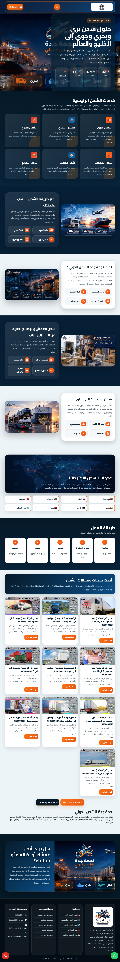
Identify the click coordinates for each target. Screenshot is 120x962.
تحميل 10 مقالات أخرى (71, 802)
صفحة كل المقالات (46, 802)
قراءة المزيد (107, 640)
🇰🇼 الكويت (52, 499)
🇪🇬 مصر (53, 508)
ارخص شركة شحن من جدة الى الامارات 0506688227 (23, 619)
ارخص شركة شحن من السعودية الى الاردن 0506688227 (102, 671)
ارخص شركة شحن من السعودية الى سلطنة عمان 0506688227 (99, 721)
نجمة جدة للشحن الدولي (94, 811)
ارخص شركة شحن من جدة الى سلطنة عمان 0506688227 (23, 719)
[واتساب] (114, 955)
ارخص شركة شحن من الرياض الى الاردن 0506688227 (61, 669)
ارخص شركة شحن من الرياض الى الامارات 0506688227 (61, 619)
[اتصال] (5, 955)
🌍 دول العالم (23, 508)
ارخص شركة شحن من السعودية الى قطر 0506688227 (97, 771)
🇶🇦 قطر (81, 499)
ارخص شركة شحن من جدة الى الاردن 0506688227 (23, 669)
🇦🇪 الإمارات (108, 499)
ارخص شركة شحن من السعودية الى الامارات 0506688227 (102, 621)
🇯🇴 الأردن (81, 508)
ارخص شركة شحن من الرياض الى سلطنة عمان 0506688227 (61, 719)
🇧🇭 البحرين (24, 499)
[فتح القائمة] (57, 7)
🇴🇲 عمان (109, 508)
